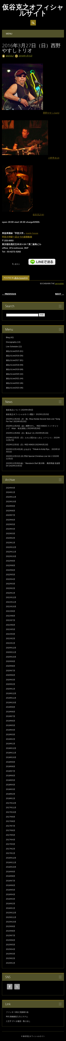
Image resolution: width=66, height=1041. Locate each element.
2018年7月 (10, 771)
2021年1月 (10, 643)
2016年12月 (11, 858)
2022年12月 (11, 547)
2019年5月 (10, 725)
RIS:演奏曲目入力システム (17, 1017)
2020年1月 (10, 689)
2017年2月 (10, 849)
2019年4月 (10, 730)
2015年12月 (11, 913)
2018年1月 (10, 798)
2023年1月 (10, 543)
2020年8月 (10, 666)
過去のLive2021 (12, 378)
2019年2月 (10, 739)
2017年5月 (10, 835)
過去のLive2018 (12, 365)
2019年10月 (11, 703)
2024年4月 (10, 488)
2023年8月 (10, 511)
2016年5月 (10, 890)
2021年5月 (10, 629)
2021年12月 (11, 597)
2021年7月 (10, 620)
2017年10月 (11, 812)
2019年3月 (10, 734)
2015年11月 (11, 917)
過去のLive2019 (12, 369)
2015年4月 (10, 949)
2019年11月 (11, 698)
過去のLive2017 (12, 360)
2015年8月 (10, 931)
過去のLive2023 (12, 388)
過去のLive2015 (12, 351)
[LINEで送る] (41, 260)
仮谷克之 (10, 55)
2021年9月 (10, 611)
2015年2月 (10, 958)
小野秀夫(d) (53, 158)
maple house (32, 233)
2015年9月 (10, 926)
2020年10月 (11, 657)
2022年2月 (10, 588)
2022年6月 (10, 570)
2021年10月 (11, 606)
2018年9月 (10, 762)
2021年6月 (10, 625)
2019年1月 (10, 744)
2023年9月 (10, 506)
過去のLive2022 (12, 383)
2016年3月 (10, 899)
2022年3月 (10, 584)
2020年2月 (10, 684)
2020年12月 (11, 648)
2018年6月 (10, 776)
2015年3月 (10, 954)
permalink (59, 283)
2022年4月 (10, 579)
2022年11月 (11, 552)
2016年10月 (11, 867)
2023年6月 (10, 520)
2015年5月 (10, 945)
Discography (11, 342)
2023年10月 (11, 502)
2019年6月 (10, 721)
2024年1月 (10, 492)
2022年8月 (10, 565)
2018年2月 (10, 794)
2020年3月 (10, 680)
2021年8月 (10, 616)
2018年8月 (10, 766)
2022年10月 (11, 556)
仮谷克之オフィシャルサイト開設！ (20, 414)
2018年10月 (11, 757)
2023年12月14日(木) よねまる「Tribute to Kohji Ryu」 (28, 449)
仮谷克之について (13, 410)
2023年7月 (10, 515)
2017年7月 (10, 826)
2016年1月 (10, 908)
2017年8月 (10, 821)
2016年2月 (10, 904)
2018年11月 (11, 753)
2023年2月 (10, 538)
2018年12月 (11, 748)
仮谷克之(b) (38, 214)
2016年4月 (10, 894)
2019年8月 (10, 712)
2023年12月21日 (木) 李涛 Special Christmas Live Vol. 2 (29, 456)
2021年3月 (10, 634)
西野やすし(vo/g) (51, 113)
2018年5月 (10, 780)
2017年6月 (10, 830)
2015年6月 (10, 940)
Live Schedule (12, 347)
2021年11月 (11, 602)
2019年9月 (10, 707)
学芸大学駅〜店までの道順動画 (17, 237)
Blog (8, 337)
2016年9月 (10, 872)
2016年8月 (10, 876)
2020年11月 (11, 652)
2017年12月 (11, 803)
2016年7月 (10, 881)
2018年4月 (10, 785)
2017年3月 (10, 844)
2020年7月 (10, 671)
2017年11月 (11, 807)
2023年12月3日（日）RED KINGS (20, 445)
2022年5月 (10, 575)
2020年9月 (10, 661)
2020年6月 (10, 675)
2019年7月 (10, 716)
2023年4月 (10, 529)
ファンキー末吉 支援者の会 (17, 1012)
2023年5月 (10, 524)
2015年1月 (10, 963)
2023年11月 (11, 497)
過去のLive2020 (12, 374)
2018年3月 (10, 789)
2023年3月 (10, 533)
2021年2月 (10, 638)
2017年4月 (10, 840)
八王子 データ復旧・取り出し (18, 1021)
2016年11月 (11, 862)
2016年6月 (10, 885)
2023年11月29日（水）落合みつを (20, 433)
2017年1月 (10, 853)
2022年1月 (10, 593)
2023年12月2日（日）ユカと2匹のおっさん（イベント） (29, 438)
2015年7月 (10, 935)
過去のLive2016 (21, 277)
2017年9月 (10, 817)
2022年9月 (10, 561)
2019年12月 (11, 693)
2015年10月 (11, 922)
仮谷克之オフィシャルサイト (33, 10)
